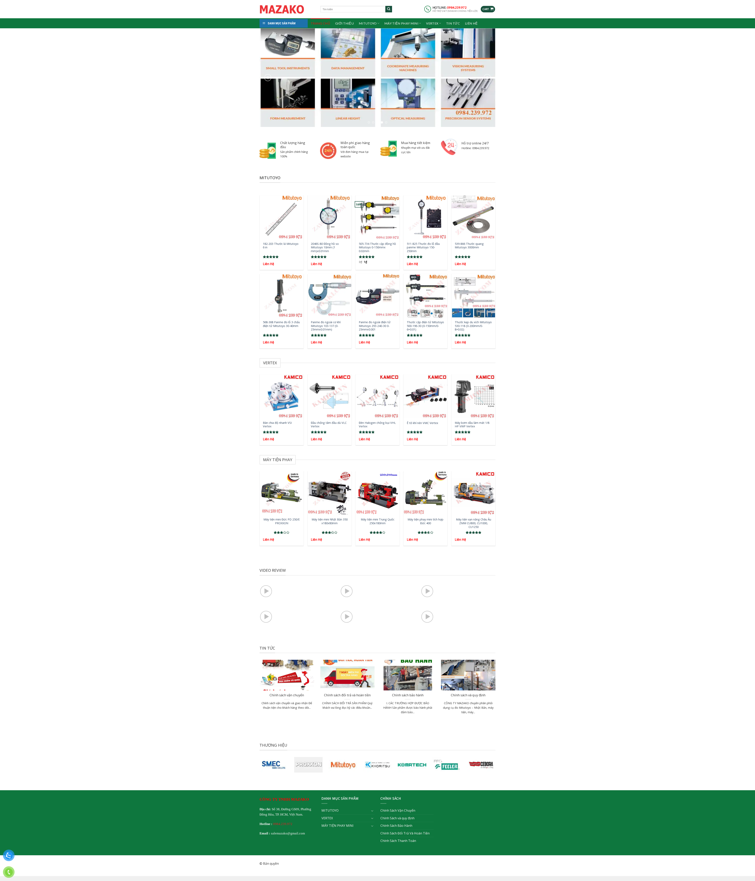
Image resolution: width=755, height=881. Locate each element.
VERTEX (432, 23)
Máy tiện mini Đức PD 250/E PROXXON (281, 521)
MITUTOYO (368, 23)
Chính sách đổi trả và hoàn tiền (347, 695)
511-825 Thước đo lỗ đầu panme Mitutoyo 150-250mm (423, 247)
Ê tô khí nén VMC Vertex (422, 423)
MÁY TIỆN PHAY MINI (401, 23)
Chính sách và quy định (468, 695)
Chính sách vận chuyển (287, 695)
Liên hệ (471, 23)
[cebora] (481, 764)
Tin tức (453, 23)
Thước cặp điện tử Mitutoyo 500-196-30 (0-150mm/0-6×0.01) (425, 325)
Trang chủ (320, 23)
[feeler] (446, 764)
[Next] (487, 77)
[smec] (274, 764)
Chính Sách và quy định (397, 818)
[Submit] (388, 9)
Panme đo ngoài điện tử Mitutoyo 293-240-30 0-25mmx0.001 (374, 325)
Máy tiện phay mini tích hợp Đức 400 (425, 521)
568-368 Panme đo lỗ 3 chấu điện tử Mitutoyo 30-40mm (281, 324)
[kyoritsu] (377, 764)
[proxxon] (308, 764)
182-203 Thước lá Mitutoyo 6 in (280, 245)
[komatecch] (412, 764)
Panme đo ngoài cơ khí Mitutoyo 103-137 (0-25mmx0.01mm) (326, 325)
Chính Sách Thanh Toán (398, 841)
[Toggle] (372, 810)
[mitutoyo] (343, 764)
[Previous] (267, 77)
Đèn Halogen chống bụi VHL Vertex (377, 424)
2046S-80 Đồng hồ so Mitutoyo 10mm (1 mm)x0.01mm (325, 247)
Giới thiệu (344, 23)
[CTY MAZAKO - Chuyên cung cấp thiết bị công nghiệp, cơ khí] (287, 9)
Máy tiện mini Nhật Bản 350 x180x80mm (330, 521)
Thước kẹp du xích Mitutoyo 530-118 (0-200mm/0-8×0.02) (473, 325)
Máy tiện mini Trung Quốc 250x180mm (377, 521)
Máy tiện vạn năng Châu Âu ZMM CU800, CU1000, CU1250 (473, 523)
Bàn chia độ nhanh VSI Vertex (277, 424)
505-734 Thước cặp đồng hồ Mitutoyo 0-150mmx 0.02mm (377, 247)
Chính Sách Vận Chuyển (397, 810)
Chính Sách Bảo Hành (396, 825)
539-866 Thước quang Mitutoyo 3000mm (469, 245)
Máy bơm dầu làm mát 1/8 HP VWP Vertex (472, 424)
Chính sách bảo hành (408, 695)
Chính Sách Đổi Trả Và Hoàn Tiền (405, 833)
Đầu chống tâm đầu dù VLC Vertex (329, 424)
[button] (488, 9)
